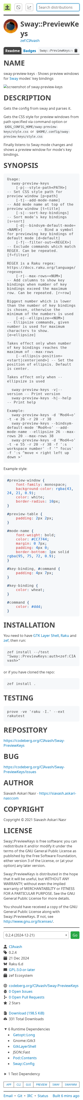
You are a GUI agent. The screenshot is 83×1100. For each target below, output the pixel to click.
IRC (30, 1095)
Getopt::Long (24, 1034)
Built (66, 1095)
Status (43, 1095)
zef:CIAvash (30, 40)
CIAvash (15, 946)
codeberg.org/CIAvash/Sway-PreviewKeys (44, 985)
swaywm (71, 1084)
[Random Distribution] (18, 7)
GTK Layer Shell (46, 635)
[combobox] (58, 7)
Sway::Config (24, 1063)
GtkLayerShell (24, 1046)
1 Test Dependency (24, 1073)
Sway (14, 78)
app (8, 1084)
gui (28, 1084)
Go (75, 935)
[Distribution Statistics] (29, 7)
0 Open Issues (21, 991)
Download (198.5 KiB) (26, 1013)
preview (41, 1084)
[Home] (7, 7)
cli (19, 1084)
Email (8, 1095)
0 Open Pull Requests (26, 997)
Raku (65, 635)
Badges (29, 50)
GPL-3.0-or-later (22, 969)
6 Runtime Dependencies (29, 1029)
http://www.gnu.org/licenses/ (28, 921)
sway (56, 1084)
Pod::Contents (25, 1057)
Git (19, 1095)
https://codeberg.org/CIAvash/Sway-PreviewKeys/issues (34, 769)
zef (6, 640)
